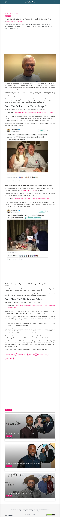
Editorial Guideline (33, 509)
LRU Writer (8, 21)
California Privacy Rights (44, 509)
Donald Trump (9, 358)
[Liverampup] (30, 1)
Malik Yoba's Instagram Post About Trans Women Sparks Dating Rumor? (23, 463)
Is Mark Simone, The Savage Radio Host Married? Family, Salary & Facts (30, 198)
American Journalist (10, 354)
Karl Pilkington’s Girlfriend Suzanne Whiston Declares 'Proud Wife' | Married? (33, 112)
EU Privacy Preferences (25, 510)
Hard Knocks (32, 354)
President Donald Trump (29, 190)
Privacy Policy (25, 509)
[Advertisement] (30, 41)
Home (6, 13)
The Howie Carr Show (42, 354)
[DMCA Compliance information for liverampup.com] (50, 515)
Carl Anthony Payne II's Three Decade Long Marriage (18, 493)
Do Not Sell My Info (36, 510)
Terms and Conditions (16, 509)
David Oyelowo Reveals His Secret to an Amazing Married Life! (21, 433)
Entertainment (14, 13)
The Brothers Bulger (21, 354)
